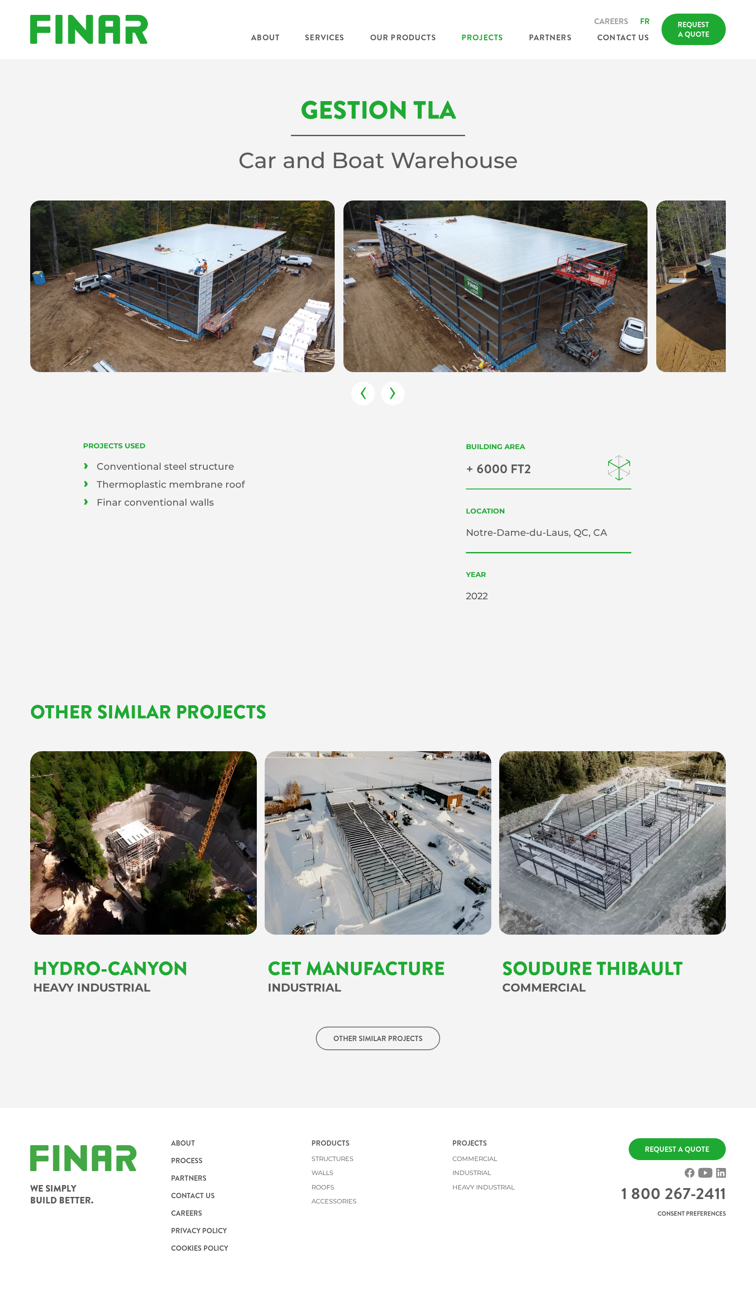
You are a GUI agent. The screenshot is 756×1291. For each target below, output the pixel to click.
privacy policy (199, 1230)
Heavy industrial (483, 1187)
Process (187, 1160)
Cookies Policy (199, 1248)
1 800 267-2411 (673, 1194)
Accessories (334, 1201)
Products (331, 1143)
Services (324, 37)
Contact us (623, 37)
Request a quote (693, 29)
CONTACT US (193, 1195)
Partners (550, 37)
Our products (403, 37)
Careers (611, 21)
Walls (322, 1173)
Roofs (323, 1187)
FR (645, 21)
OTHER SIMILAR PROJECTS (378, 1038)
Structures (333, 1159)
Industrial (471, 1173)
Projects (482, 37)
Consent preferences (692, 1213)
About (265, 37)
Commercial (474, 1159)
